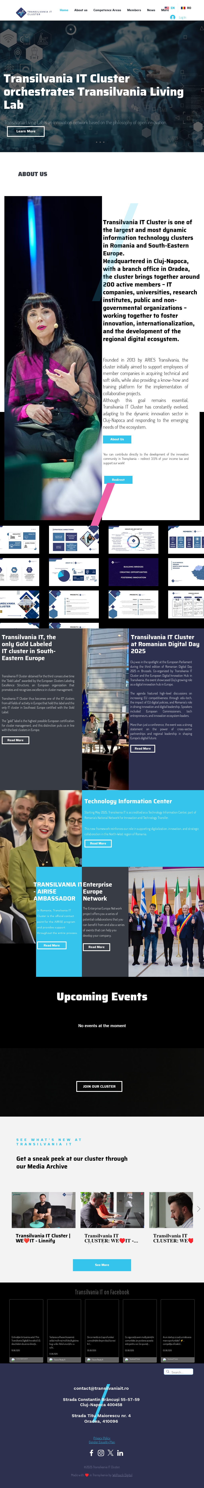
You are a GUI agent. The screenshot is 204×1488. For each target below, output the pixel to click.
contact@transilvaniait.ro (101, 1388)
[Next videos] (198, 1209)
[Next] (182, 86)
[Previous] (22, 86)
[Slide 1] (96, 142)
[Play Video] (44, 1210)
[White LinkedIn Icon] (120, 1453)
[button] (134, 10)
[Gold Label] (100, 142)
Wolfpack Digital (122, 1475)
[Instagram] (101, 1453)
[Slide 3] (107, 142)
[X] (110, 1453)
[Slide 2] (103, 142)
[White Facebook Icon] (91, 1453)
